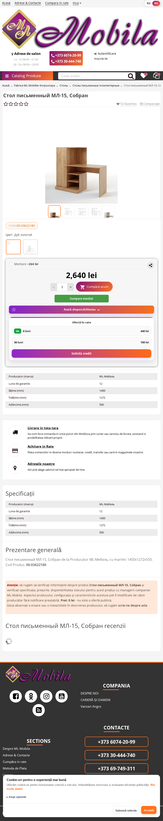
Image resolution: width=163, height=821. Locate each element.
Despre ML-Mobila (16, 748)
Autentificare (107, 53)
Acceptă (149, 810)
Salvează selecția (126, 810)
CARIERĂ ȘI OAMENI (95, 700)
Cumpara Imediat (81, 298)
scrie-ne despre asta (132, 605)
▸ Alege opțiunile (16, 797)
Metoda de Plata (15, 768)
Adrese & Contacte (28, 3)
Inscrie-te (101, 59)
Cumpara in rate (57, 3)
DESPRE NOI (89, 693)
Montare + (26, 264)
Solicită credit (81, 353)
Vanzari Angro (91, 706)
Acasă (6, 3)
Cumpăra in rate (14, 762)
